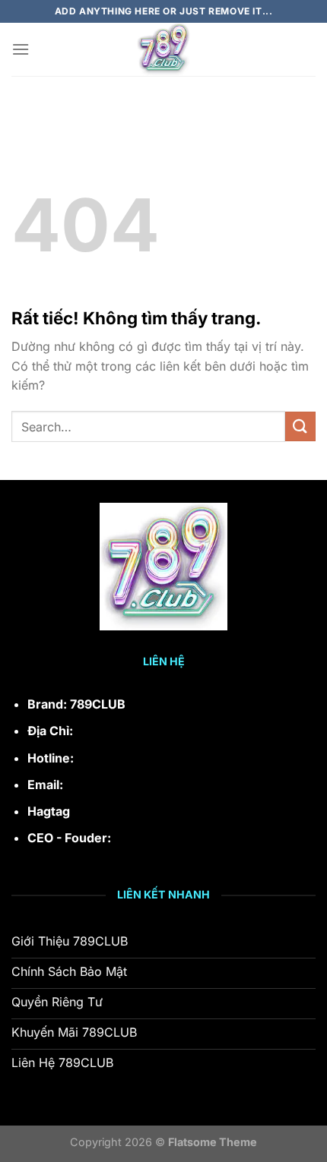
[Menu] (20, 49)
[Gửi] (300, 426)
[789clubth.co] (163, 49)
